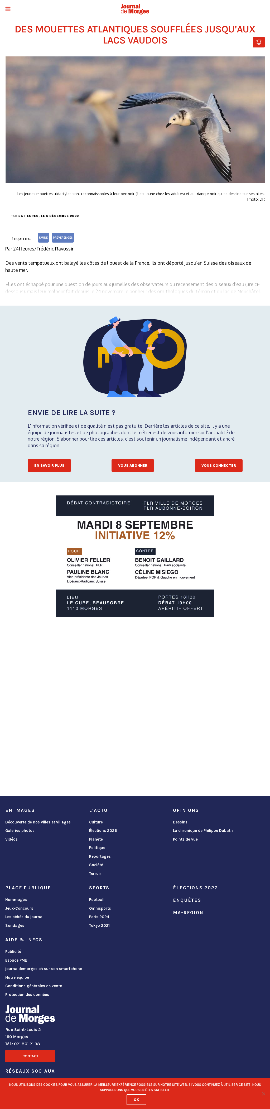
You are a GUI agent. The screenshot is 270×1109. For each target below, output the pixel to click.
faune (43, 237)
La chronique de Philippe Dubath (203, 830)
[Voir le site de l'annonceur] (135, 556)
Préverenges (63, 237)
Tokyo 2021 (99, 925)
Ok (136, 1099)
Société (96, 864)
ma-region (188, 912)
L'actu (98, 810)
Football (96, 899)
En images (20, 810)
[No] (263, 1093)
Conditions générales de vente (33, 985)
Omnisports (100, 908)
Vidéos (11, 839)
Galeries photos (20, 830)
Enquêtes (187, 900)
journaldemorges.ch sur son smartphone (43, 968)
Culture (96, 822)
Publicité (13, 951)
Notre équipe (17, 977)
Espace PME (16, 960)
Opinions (186, 810)
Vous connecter (218, 465)
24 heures (28, 216)
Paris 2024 (99, 916)
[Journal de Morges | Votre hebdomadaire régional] (135, 9)
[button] (8, 9)
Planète (96, 839)
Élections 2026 (103, 830)
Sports (99, 888)
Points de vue (185, 839)
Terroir (95, 873)
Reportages (100, 856)
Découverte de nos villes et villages (38, 822)
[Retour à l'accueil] (30, 1015)
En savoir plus (49, 465)
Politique (97, 847)
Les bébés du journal (24, 916)
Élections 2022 (195, 888)
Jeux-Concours (19, 908)
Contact (30, 1056)
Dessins (180, 822)
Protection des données (27, 994)
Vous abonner (132, 465)
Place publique (28, 888)
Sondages (14, 925)
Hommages (16, 899)
